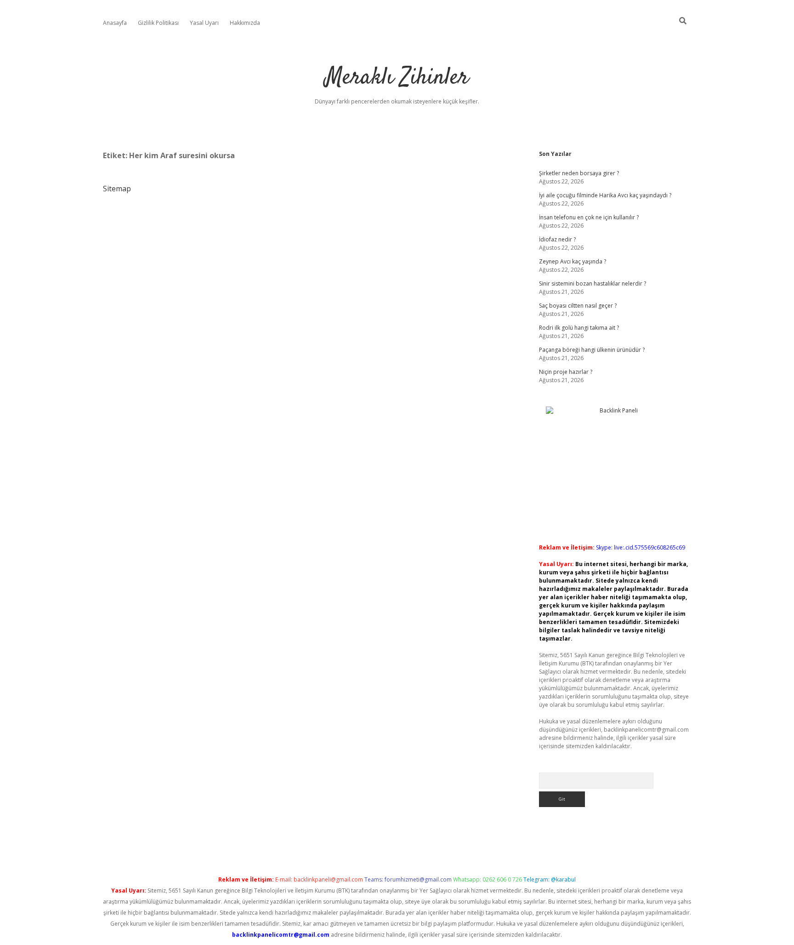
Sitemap (117, 188)
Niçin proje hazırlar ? (565, 372)
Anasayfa (115, 23)
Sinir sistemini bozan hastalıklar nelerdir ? (592, 283)
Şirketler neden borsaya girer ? (579, 173)
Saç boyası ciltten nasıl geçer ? (578, 305)
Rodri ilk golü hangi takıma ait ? (579, 328)
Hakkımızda (245, 23)
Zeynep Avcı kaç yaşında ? (572, 261)
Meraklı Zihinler (397, 78)
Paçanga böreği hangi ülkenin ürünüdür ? (592, 350)
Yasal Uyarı (204, 23)
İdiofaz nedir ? (557, 239)
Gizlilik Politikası (158, 23)
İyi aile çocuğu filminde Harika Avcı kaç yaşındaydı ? (605, 195)
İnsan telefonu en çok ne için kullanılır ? (589, 217)
